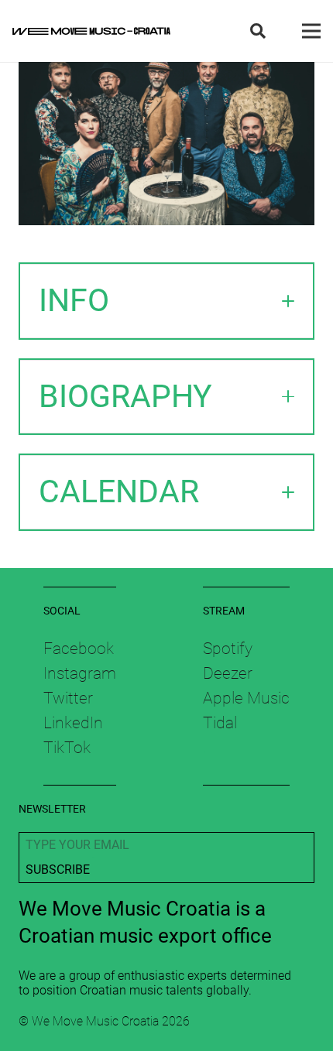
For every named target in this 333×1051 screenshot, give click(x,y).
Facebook (78, 648)
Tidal (220, 723)
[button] (258, 31)
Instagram (79, 673)
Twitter (68, 698)
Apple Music (246, 698)
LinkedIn (73, 723)
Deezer (227, 673)
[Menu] (311, 31)
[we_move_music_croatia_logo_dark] (91, 31)
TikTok (67, 747)
